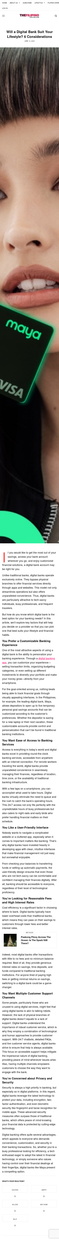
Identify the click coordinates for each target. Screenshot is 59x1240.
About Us (14, 3)
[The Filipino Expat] (29, 16)
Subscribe (27, 3)
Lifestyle (39, 3)
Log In (5, 8)
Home (4, 3)
